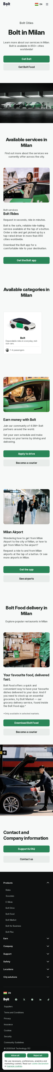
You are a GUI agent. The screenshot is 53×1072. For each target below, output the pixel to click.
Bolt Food (10, 914)
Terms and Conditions (14, 1012)
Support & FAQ (26, 848)
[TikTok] (48, 999)
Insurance (8, 1024)
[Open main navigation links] (47, 4)
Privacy (7, 1018)
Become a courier (26, 462)
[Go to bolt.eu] (6, 4)
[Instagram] (32, 999)
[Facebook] (16, 999)
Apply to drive (26, 453)
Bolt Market (11, 920)
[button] (26, 884)
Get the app (26, 569)
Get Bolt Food (26, 66)
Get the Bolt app (26, 260)
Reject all (37, 1055)
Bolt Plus (10, 932)
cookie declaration (40, 1063)
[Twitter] (24, 999)
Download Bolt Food (26, 722)
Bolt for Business (13, 926)
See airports (26, 578)
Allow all (15, 1055)
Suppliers (8, 1006)
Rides (8, 890)
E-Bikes (9, 902)
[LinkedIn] (40, 999)
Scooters (10, 896)
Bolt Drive (10, 908)
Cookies (7, 1030)
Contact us (26, 859)
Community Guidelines (14, 1042)
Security (8, 1036)
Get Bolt (26, 58)
